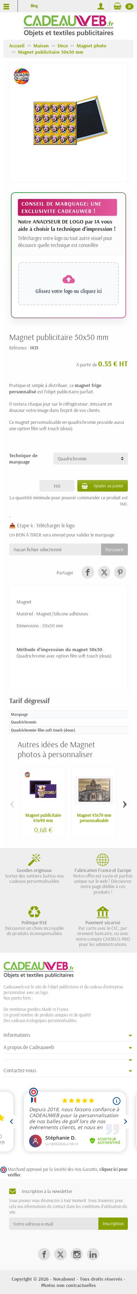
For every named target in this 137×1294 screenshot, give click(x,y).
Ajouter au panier (108, 485)
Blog (34, 5)
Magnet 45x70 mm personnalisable (94, 817)
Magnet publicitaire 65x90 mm (43, 817)
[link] (87, 572)
